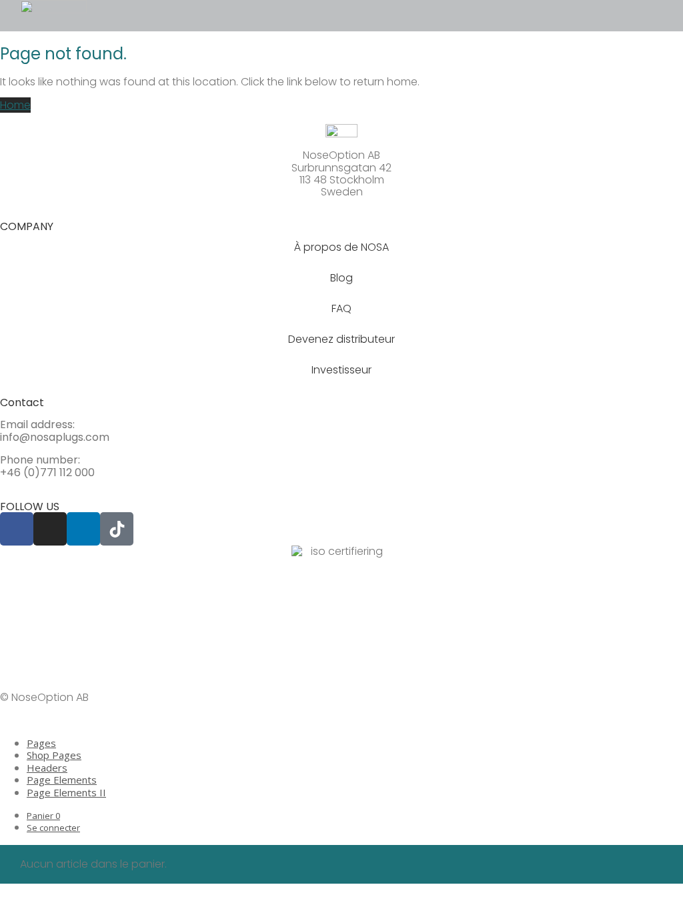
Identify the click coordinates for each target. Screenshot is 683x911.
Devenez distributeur (341, 339)
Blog (341, 277)
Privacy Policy (35, 674)
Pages (41, 743)
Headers (47, 767)
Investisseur (341, 369)
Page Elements (62, 779)
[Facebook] (16, 529)
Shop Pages (54, 755)
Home (15, 105)
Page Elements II (66, 792)
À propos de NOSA (341, 247)
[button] (109, 16)
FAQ (341, 308)
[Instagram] (50, 529)
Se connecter (53, 828)
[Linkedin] (83, 529)
